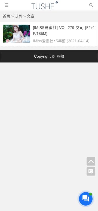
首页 (6, 16)
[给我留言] (91, 171)
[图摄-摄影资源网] (49, 7)
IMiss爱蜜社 (43, 41)
